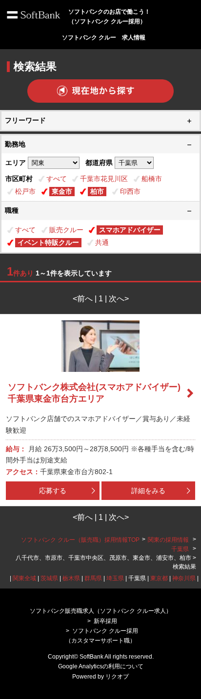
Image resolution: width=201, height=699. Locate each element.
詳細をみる (148, 491)
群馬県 (93, 578)
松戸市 (25, 191)
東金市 (62, 191)
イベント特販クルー (48, 242)
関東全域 (24, 578)
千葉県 (180, 549)
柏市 (97, 191)
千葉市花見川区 (104, 179)
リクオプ (117, 676)
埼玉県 (115, 578)
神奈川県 (184, 578)
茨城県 (49, 578)
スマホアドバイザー (130, 230)
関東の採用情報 (169, 539)
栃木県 (71, 578)
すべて (56, 179)
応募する (52, 491)
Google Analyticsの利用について (100, 666)
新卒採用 (105, 621)
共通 (102, 242)
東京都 (159, 578)
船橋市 (151, 179)
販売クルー (66, 230)
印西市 (130, 191)
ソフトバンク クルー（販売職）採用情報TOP (80, 539)
